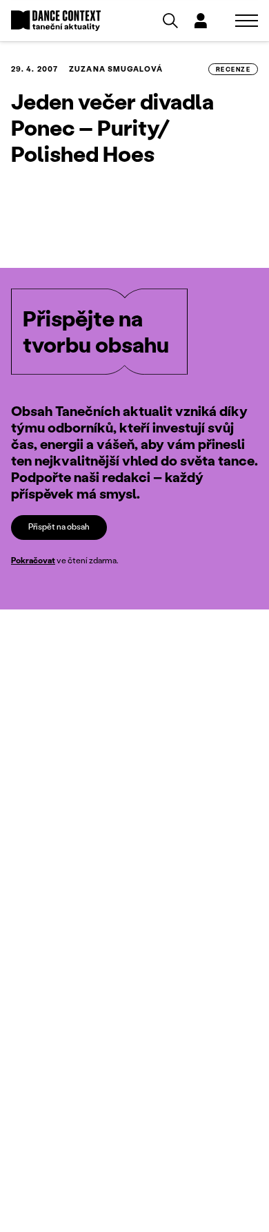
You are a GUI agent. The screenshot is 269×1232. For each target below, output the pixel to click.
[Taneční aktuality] (56, 21)
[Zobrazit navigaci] (246, 20)
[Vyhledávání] (170, 20)
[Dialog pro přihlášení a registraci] (200, 20)
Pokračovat (33, 560)
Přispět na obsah (59, 526)
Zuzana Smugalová (116, 69)
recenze (233, 69)
